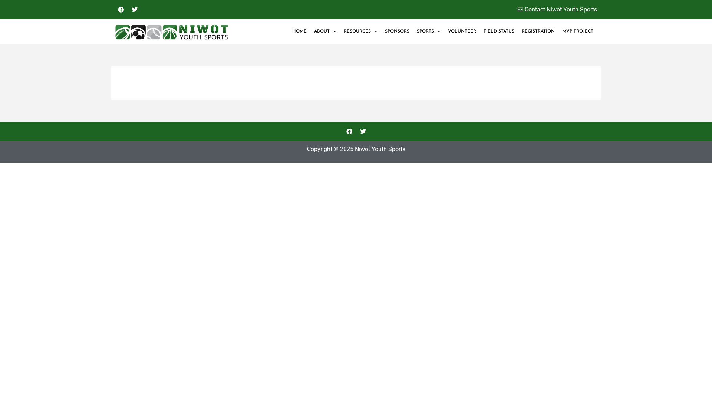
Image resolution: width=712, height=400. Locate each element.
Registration (538, 31)
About (322, 31)
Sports (425, 31)
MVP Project (577, 31)
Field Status (499, 31)
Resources (357, 31)
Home (299, 31)
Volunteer (462, 31)
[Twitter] (135, 10)
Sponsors (397, 31)
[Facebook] (121, 10)
